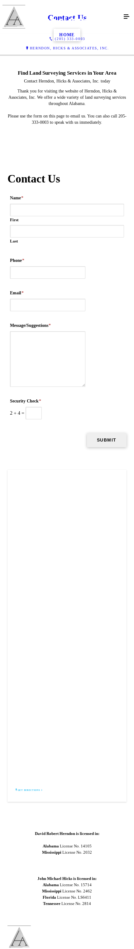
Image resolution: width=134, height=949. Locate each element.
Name (16, 198)
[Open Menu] (126, 16)
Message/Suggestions (30, 325)
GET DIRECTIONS (29, 790)
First (14, 219)
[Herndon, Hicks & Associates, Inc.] (60, 16)
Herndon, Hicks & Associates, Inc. (69, 48)
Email (17, 293)
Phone (17, 260)
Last (14, 241)
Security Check (25, 401)
